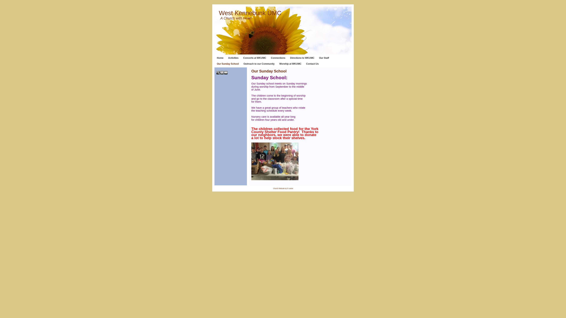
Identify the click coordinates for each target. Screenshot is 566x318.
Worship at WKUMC (290, 64)
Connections (278, 58)
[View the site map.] (222, 74)
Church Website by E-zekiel (283, 188)
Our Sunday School (228, 64)
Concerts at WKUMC (254, 58)
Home (220, 58)
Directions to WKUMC (302, 58)
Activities (233, 58)
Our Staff (324, 58)
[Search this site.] (218, 74)
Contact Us (312, 64)
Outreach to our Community (259, 64)
